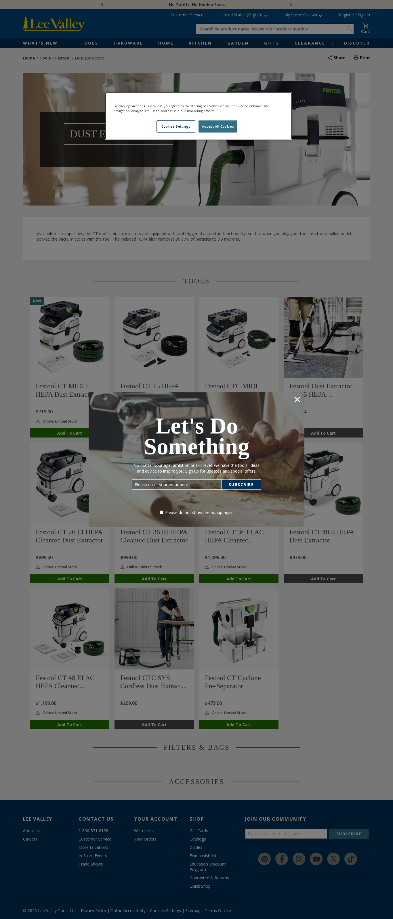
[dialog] (196, 459)
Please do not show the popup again (199, 512)
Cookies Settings (175, 126)
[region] (198, 116)
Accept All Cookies (218, 126)
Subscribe (241, 484)
